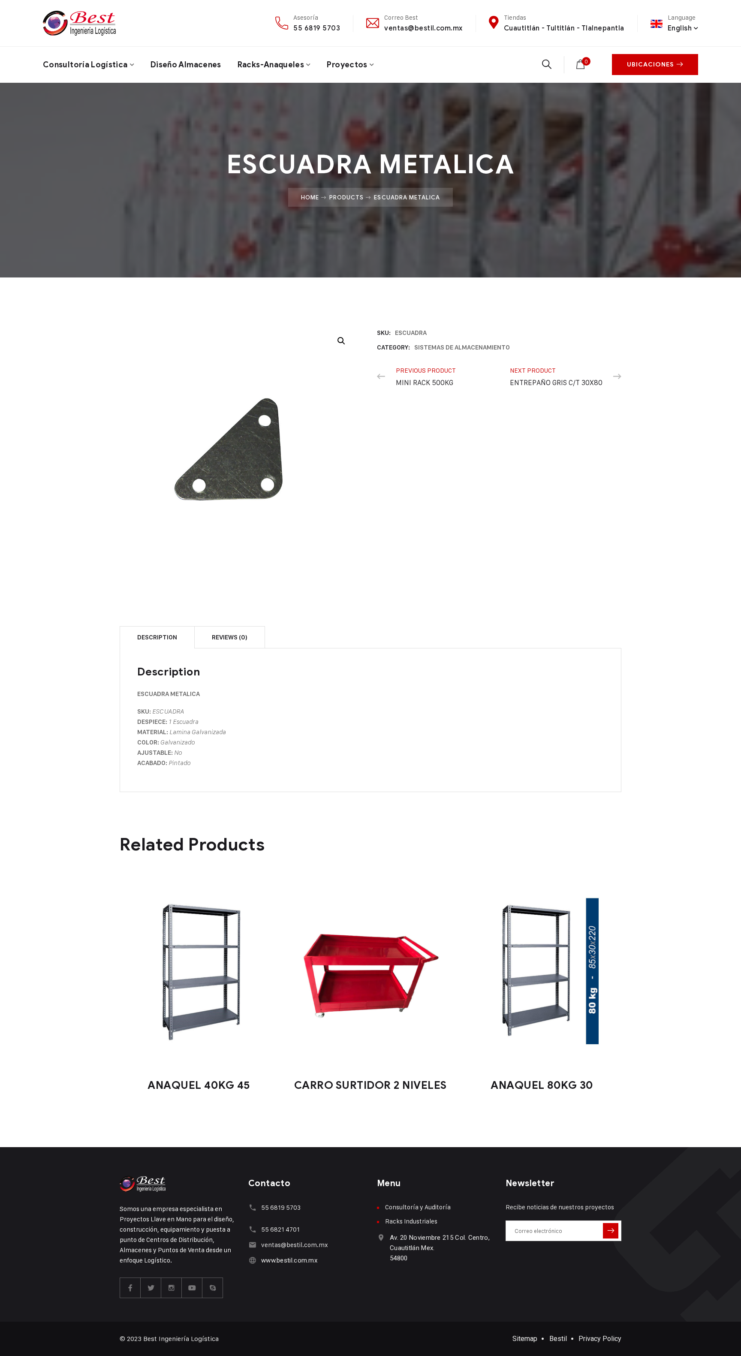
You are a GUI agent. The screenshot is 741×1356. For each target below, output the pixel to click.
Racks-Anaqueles (271, 64)
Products (346, 197)
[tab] (157, 637)
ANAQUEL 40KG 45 (199, 1085)
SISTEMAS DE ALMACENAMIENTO (462, 347)
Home (310, 197)
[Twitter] (151, 1288)
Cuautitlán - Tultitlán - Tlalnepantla (564, 28)
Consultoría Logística (85, 64)
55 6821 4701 (280, 1229)
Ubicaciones (650, 64)
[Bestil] (79, 23)
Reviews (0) (229, 637)
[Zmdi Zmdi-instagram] (171, 1288)
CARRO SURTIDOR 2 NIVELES (370, 1085)
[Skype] (212, 1288)
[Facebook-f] (130, 1288)
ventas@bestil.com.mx (423, 28)
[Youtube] (192, 1288)
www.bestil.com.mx (289, 1260)
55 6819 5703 (316, 28)
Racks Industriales (411, 1221)
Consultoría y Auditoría (418, 1207)
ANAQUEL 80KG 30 (542, 1085)
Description (157, 637)
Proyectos (347, 64)
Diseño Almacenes (186, 64)
